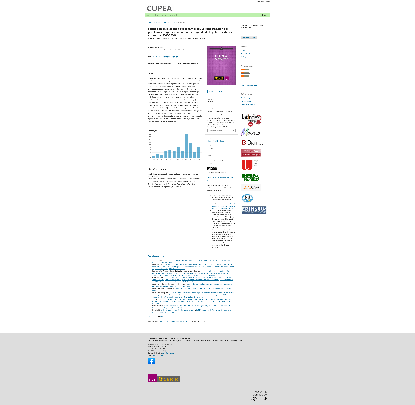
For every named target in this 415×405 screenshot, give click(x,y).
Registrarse (260, 2)
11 (161, 317)
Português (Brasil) (247, 57)
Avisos (164, 15)
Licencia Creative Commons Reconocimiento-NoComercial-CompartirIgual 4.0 (223, 206)
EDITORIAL (180, 288)
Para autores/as (246, 101)
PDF (212, 91)
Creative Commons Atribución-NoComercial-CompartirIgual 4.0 (220, 177)
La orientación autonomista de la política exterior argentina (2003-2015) (190, 306)
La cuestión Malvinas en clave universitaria (182, 260)
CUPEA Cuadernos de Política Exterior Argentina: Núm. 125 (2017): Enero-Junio (187, 275)
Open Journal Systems (249, 85)
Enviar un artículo (249, 37)
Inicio (150, 22)
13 (165, 317)
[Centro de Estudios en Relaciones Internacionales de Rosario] (168, 381)
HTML (221, 91)
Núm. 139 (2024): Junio (169, 22)
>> (171, 317)
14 (167, 317)
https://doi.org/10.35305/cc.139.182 (165, 57)
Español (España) (247, 54)
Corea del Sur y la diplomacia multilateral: (203, 284)
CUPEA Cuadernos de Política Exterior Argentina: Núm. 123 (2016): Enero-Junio (192, 307)
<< (149, 317)
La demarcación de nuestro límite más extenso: (178, 310)
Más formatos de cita (216, 131)
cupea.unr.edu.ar (158, 355)
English (243, 50)
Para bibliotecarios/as (248, 104)
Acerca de (174, 15)
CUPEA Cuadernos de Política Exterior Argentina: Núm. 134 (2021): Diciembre (192, 281)
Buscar (266, 15)
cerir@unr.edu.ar (168, 353)
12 (163, 317)
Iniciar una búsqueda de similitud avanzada (176, 321)
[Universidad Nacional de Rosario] (152, 381)
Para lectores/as (246, 98)
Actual (147, 15)
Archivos (156, 15)
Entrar (268, 2)
